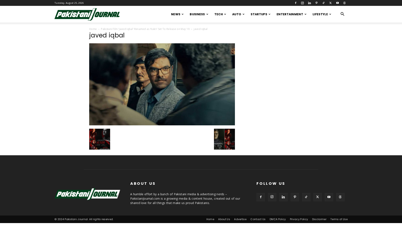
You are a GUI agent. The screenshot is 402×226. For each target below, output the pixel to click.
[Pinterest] (316, 3)
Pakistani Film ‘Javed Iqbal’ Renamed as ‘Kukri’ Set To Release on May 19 (145, 29)
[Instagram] (302, 3)
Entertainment (290, 14)
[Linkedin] (309, 3)
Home (93, 29)
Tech (218, 14)
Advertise (240, 219)
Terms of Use (339, 219)
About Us (224, 219)
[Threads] (344, 3)
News (175, 14)
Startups (259, 14)
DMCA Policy (278, 219)
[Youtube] (337, 3)
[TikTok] (323, 3)
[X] (330, 3)
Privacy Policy (299, 219)
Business (197, 14)
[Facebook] (295, 3)
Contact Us (257, 219)
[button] (343, 15)
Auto (236, 14)
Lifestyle (320, 14)
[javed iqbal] (162, 124)
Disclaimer (319, 219)
